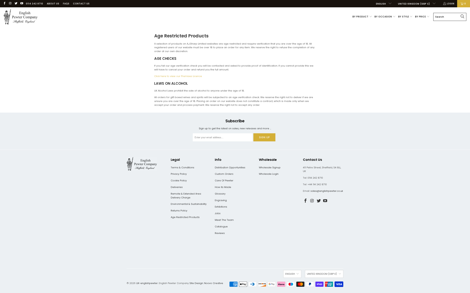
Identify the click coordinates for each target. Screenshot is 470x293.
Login (450, 3)
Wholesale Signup (270, 167)
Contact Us (81, 3)
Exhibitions (221, 206)
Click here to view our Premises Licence (178, 76)
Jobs (217, 213)
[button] (362, 17)
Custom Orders (224, 174)
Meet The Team (224, 220)
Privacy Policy (179, 174)
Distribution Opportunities (230, 167)
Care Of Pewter (224, 180)
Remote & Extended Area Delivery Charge (186, 195)
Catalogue (221, 226)
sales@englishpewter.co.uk (326, 191)
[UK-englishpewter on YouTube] (21, 3)
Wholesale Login (269, 174)
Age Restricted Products (185, 217)
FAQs (66, 3)
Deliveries (177, 187)
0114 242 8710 (34, 3)
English (381, 3)
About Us (53, 3)
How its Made (223, 187)
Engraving (221, 200)
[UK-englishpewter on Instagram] (10, 3)
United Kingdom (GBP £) (414, 3)
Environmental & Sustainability (189, 204)
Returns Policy (179, 210)
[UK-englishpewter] (21, 17)
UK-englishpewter (147, 283)
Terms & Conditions (182, 167)
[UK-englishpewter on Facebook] (4, 3)
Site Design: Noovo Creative (206, 283)
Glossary (220, 193)
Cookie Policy (179, 180)
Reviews (220, 233)
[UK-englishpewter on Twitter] (15, 3)
